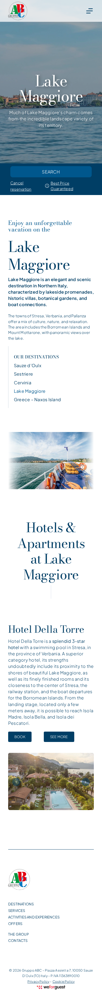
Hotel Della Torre (46, 629)
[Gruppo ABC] (17, 10)
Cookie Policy (63, 981)
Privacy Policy (38, 981)
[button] (16, 782)
